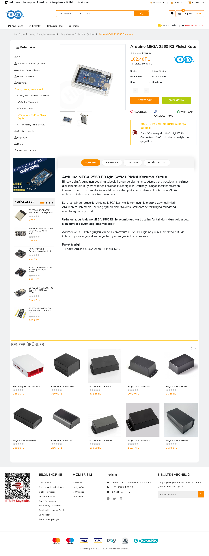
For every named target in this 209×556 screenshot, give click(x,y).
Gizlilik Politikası (47, 491)
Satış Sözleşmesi (47, 501)
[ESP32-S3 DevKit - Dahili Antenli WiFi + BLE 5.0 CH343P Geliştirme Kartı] (20, 313)
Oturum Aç (158, 2)
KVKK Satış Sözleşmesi (50, 505)
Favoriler (140, 111)
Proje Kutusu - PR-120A (101, 440)
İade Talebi (78, 496)
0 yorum (146, 52)
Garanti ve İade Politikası (51, 487)
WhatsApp (187, 111)
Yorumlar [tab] (112, 162)
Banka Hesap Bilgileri (49, 519)
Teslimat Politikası (48, 496)
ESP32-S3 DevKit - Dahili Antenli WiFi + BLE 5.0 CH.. (41, 310)
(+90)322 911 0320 (194, 25)
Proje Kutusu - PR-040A (139, 440)
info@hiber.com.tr (121, 492)
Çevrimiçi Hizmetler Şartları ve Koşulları (52, 512)
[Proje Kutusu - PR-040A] (143, 420)
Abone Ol (201, 494)
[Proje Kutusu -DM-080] (66, 420)
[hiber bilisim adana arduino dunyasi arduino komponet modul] (34, 174)
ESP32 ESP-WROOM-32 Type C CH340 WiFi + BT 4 (41, 290)
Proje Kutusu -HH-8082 (24, 440)
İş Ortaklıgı (78, 491)
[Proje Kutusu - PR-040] (181, 366)
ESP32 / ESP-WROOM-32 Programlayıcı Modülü (40, 269)
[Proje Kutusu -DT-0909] (66, 366)
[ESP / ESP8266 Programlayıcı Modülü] (20, 254)
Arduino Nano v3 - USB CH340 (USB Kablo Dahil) (41, 230)
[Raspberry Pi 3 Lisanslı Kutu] (28, 366)
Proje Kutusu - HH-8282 (178, 440)
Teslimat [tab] (132, 162)
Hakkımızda (45, 482)
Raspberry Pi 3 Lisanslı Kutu (26, 386)
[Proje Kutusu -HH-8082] (28, 420)
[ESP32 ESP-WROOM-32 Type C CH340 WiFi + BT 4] (20, 292)
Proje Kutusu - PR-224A (101, 386)
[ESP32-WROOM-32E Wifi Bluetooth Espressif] (20, 215)
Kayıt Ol (178, 2)
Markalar (77, 482)
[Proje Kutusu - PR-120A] (104, 420)
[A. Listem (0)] (172, 13)
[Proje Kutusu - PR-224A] (104, 366)
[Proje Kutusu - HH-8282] (181, 420)
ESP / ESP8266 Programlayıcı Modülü (40, 250)
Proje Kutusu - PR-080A (139, 386)
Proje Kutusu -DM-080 (62, 440)
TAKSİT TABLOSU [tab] (157, 162)
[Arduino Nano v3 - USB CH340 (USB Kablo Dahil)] (20, 233)
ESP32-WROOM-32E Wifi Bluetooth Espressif (41, 211)
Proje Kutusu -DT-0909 (62, 386)
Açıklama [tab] (90, 162)
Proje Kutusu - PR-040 (177, 386)
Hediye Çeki (78, 487)
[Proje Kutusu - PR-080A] (143, 366)
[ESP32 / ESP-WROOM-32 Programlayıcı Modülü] (20, 272)
